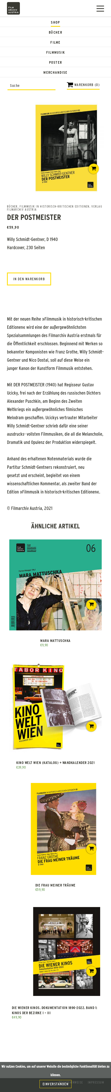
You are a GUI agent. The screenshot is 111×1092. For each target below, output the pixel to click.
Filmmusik (55, 52)
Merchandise (55, 72)
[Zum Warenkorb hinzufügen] (94, 169)
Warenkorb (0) (87, 84)
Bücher (55, 32)
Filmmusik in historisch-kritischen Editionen (54, 206)
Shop (55, 22)
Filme (55, 42)
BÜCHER (12, 206)
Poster (55, 62)
